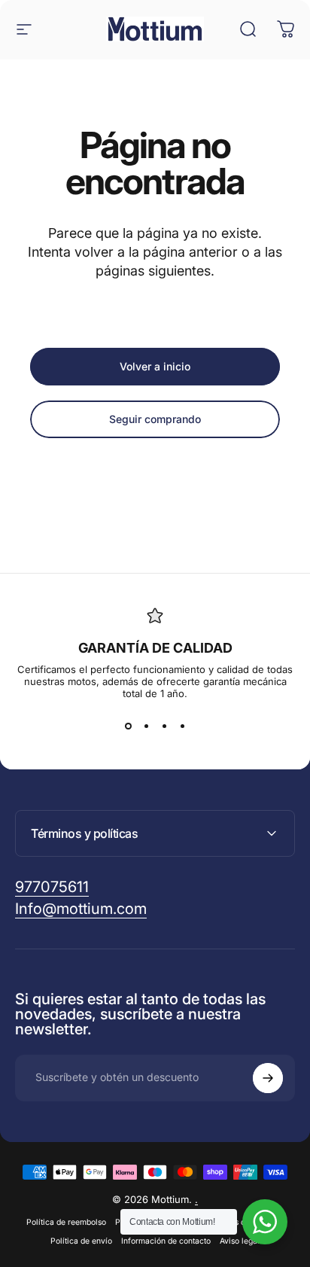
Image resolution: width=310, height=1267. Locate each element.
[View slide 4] (182, 726)
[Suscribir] (268, 1078)
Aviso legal (240, 1241)
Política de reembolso (66, 1222)
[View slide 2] (146, 726)
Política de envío (81, 1241)
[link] (52, 887)
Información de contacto (166, 1241)
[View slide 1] (128, 726)
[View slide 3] (164, 726)
